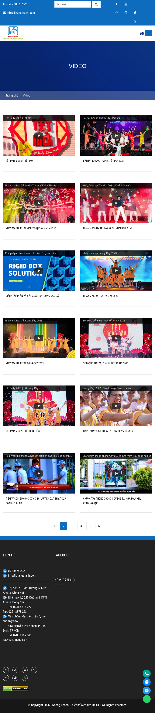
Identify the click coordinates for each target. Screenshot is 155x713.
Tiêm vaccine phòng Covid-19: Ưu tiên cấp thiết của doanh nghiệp (41, 455)
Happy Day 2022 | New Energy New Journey (107, 388)
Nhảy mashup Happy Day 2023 (100, 253)
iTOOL (96, 705)
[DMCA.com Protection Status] (15, 688)
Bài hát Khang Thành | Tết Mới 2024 (102, 118)
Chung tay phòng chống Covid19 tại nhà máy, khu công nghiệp (117, 455)
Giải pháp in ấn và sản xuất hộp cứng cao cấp (30, 253)
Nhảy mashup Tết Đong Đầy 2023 (23, 320)
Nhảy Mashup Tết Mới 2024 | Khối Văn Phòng (30, 185)
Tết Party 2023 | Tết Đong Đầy (22, 388)
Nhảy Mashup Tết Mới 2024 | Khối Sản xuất (107, 185)
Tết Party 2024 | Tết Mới (18, 118)
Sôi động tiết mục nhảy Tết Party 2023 (104, 320)
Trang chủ (12, 95)
